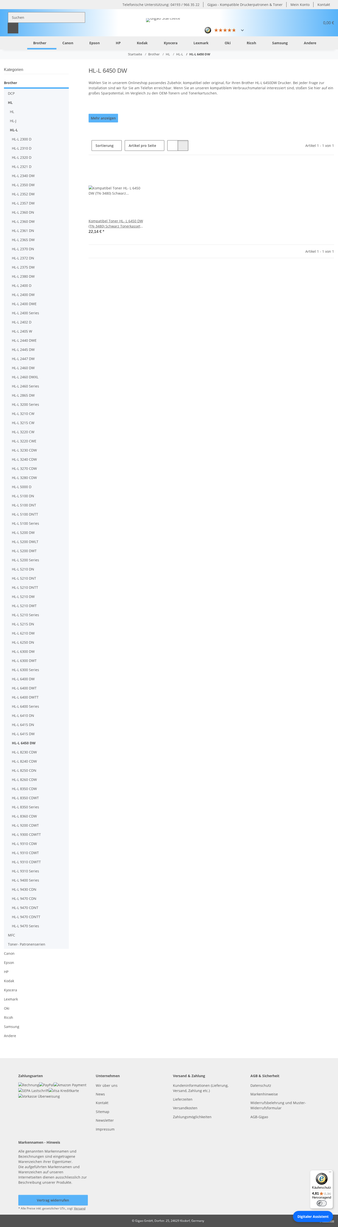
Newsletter (105, 1120)
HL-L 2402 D (21, 322)
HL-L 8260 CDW (24, 779)
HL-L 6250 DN (23, 642)
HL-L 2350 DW (23, 184)
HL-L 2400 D (21, 285)
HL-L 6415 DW (23, 733)
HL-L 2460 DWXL (25, 377)
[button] (304, 23)
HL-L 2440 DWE (24, 340)
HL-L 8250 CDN (24, 770)
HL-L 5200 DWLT (25, 541)
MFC (11, 935)
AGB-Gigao (259, 1116)
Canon (9, 953)
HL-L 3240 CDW (24, 459)
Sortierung (105, 145)
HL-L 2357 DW (23, 203)
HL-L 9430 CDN (24, 889)
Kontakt (323, 4)
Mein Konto (300, 4)
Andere (10, 1035)
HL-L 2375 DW (23, 267)
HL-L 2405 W (22, 331)
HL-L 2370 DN (23, 249)
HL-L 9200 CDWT (25, 825)
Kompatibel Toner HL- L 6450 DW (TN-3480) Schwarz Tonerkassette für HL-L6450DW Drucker (116, 224)
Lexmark (11, 999)
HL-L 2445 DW (23, 349)
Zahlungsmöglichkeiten (192, 1116)
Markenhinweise (264, 1094)
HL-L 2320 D (21, 157)
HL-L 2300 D (21, 139)
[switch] (322, 1203)
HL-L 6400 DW (23, 679)
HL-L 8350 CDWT (25, 797)
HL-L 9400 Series (25, 880)
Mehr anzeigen (103, 118)
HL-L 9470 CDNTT (26, 916)
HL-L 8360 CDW (24, 816)
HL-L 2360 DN (23, 212)
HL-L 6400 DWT (24, 688)
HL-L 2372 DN (23, 258)
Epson (9, 962)
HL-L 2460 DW (23, 367)
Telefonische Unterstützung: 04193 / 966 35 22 (160, 4)
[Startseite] (19, 42)
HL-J (13, 120)
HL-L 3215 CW (23, 422)
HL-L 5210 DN (23, 569)
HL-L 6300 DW (23, 651)
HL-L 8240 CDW (24, 761)
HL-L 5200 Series (25, 560)
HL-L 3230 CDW (24, 450)
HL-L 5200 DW (23, 532)
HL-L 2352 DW (23, 194)
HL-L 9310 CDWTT (26, 862)
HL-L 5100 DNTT (25, 514)
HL (10, 102)
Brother (10, 82)
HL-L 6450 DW (24, 743)
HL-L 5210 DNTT (25, 587)
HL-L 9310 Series (25, 871)
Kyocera (10, 990)
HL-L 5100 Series (25, 523)
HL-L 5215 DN (23, 624)
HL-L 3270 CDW (24, 468)
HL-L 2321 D (21, 166)
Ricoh (8, 1017)
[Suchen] (13, 28)
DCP (11, 93)
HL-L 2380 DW (23, 276)
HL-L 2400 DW (23, 294)
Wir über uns (107, 1085)
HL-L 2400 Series (25, 313)
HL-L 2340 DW (23, 175)
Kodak (9, 980)
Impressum (105, 1129)
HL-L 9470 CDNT (25, 907)
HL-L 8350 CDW (24, 788)
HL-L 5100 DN (23, 496)
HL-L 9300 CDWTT (26, 834)
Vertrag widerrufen (53, 1200)
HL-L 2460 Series (25, 386)
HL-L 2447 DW (23, 358)
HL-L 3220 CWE (24, 441)
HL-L (14, 130)
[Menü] (330, 1173)
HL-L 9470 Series (25, 926)
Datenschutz (260, 1085)
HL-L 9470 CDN (24, 898)
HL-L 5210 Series (25, 615)
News (100, 1094)
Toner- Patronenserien (26, 944)
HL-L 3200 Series (25, 404)
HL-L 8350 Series (25, 807)
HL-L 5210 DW (23, 596)
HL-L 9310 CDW (24, 843)
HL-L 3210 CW (23, 413)
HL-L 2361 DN (23, 230)
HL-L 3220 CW (23, 432)
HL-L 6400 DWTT (25, 697)
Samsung (11, 1026)
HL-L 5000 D (21, 486)
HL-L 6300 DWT (24, 660)
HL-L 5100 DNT (24, 505)
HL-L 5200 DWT (24, 550)
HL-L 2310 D (21, 148)
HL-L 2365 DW (23, 239)
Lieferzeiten (183, 1099)
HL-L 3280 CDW (24, 477)
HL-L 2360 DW (23, 221)
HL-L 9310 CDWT (25, 852)
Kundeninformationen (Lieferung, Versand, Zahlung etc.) (200, 1088)
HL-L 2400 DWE (24, 303)
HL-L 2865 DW (23, 395)
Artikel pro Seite (142, 145)
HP (6, 971)
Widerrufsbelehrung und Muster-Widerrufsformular (278, 1105)
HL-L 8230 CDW (24, 752)
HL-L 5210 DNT (24, 578)
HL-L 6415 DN (23, 724)
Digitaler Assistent (313, 1216)
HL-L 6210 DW (23, 633)
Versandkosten (185, 1108)
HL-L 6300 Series (25, 669)
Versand (79, 1208)
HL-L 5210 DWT (24, 605)
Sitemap (102, 1111)
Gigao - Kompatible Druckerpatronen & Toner (245, 4)
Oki (6, 1008)
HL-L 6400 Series (25, 706)
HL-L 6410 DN (23, 715)
